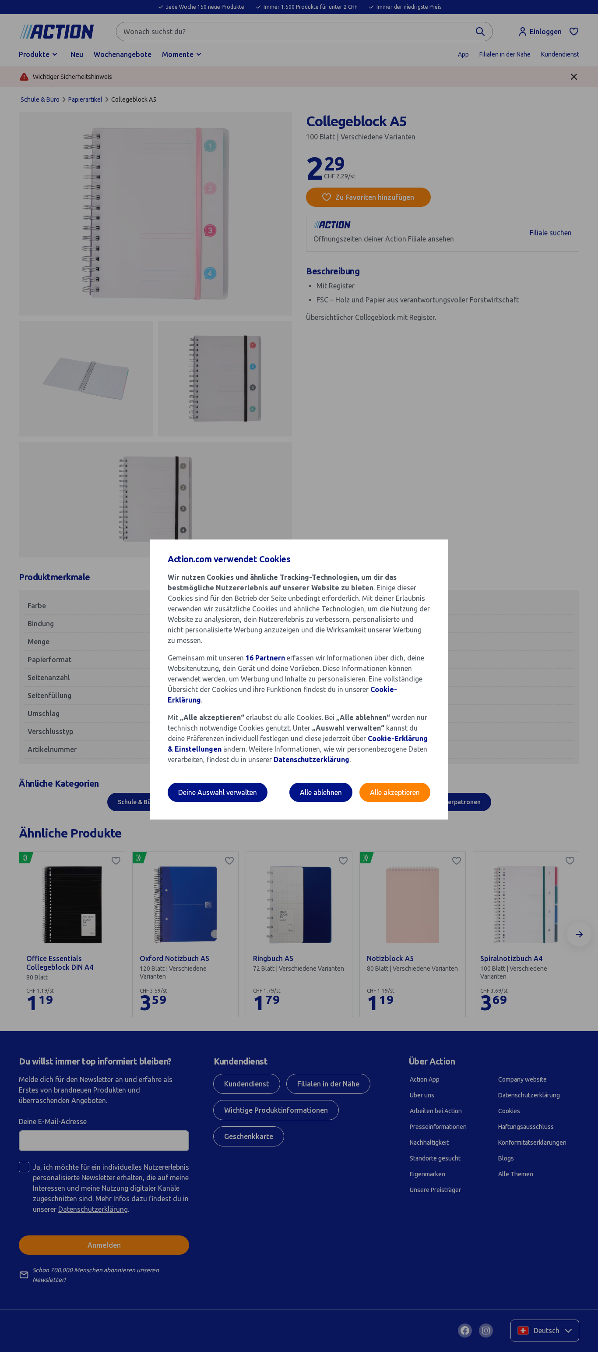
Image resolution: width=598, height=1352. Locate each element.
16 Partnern (265, 658)
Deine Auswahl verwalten (217, 792)
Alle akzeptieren (395, 792)
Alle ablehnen (321, 792)
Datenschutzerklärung (311, 759)
